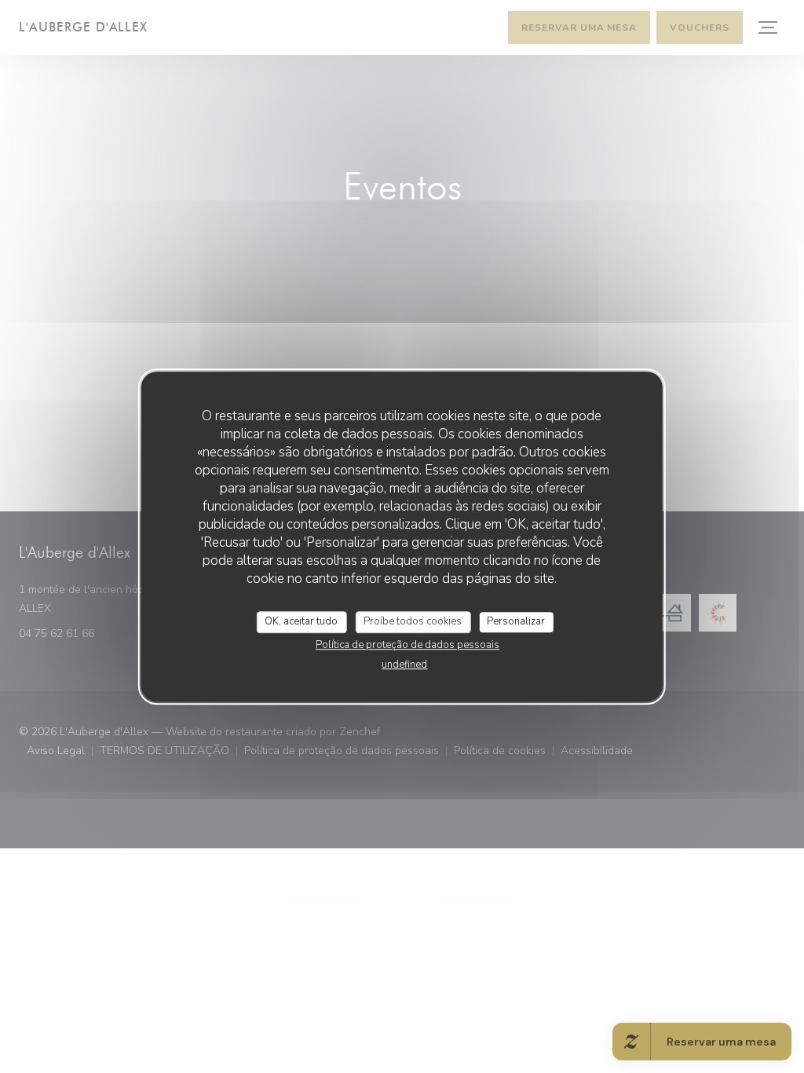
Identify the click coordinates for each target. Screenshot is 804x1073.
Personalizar (516, 621)
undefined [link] (404, 664)
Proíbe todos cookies (413, 621)
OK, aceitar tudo (301, 621)
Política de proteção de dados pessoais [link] (407, 645)
